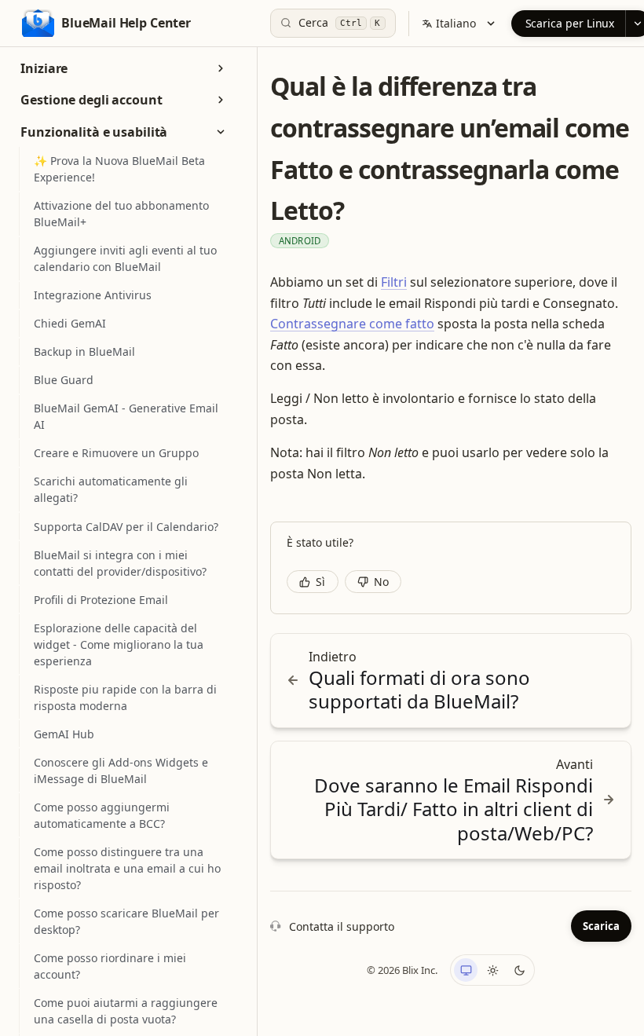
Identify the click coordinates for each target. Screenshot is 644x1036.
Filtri (394, 282)
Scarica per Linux (570, 23)
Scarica (601, 926)
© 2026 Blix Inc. (402, 970)
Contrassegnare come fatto (352, 323)
